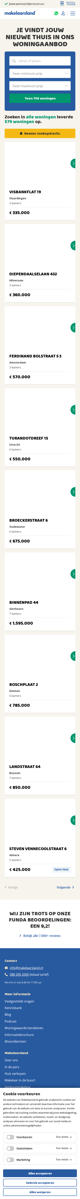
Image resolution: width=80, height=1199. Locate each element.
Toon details (62, 1137)
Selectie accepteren (40, 1182)
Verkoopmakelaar (18, 1087)
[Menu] (73, 13)
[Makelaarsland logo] (20, 13)
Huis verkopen (15, 1073)
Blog (8, 1014)
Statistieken (24, 1148)
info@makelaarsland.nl (26, 968)
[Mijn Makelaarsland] (63, 13)
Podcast (11, 1021)
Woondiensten (15, 1041)
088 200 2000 (19, 974)
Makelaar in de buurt (20, 1080)
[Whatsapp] (56, 13)
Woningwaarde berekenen (24, 1028)
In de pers (12, 1067)
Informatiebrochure (19, 1035)
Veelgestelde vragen (19, 1001)
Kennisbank (13, 1008)
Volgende (64, 887)
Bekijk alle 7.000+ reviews (42, 936)
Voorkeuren (24, 1137)
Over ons (11, 1060)
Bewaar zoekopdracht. (42, 133)
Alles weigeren (40, 1192)
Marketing (23, 1160)
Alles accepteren (40, 1173)
